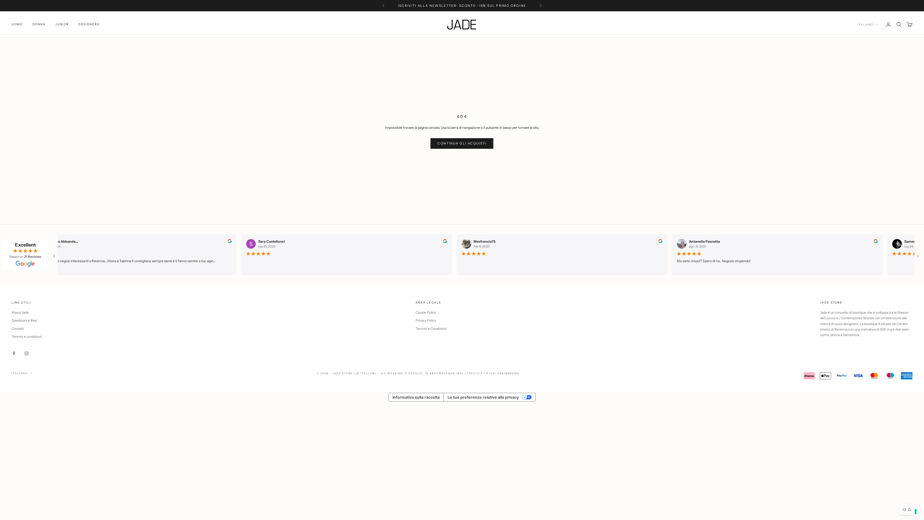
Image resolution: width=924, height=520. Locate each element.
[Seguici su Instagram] (26, 353)
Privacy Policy (426, 320)
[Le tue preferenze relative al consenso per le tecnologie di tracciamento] (915, 511)
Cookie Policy (426, 312)
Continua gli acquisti (461, 143)
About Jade (20, 312)
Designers (88, 24)
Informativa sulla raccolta (416, 397)
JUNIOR (62, 24)
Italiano (865, 24)
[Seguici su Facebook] (14, 353)
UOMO (17, 24)
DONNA (39, 24)
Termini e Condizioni (431, 328)
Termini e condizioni (27, 336)
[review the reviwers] (227, 241)
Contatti (18, 328)
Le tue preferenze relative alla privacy (483, 397)
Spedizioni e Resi (24, 320)
